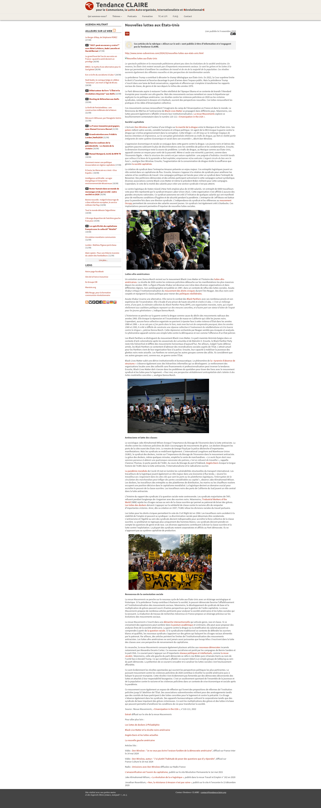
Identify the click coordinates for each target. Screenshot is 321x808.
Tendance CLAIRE (122, 5)
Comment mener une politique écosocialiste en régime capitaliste (100, 163)
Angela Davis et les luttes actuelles (141, 735)
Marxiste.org (90, 287)
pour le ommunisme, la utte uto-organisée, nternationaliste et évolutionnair (150, 9)
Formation (147, 16)
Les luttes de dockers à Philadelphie (142, 724)
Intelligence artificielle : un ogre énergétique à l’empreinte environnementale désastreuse (98, 181)
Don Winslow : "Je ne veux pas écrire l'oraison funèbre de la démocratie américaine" (172, 750)
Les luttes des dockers (135, 505)
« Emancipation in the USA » (191, 116)
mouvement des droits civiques (180, 290)
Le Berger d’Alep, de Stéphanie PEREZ (101, 37)
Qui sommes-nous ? (97, 16)
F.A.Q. (175, 16)
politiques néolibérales (190, 293)
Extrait (128, 714)
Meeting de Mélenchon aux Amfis (104, 99)
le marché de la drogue (187, 127)
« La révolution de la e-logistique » (167, 777)
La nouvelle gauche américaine (140, 740)
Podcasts (132, 16)
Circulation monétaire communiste (100, 237)
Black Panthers (194, 298)
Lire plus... (103, 260)
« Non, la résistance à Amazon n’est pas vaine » (169, 782)
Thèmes (116, 16)
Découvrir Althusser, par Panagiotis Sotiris (103, 118)
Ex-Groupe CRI (91, 282)
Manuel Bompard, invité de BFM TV (105, 153)
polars (128, 130)
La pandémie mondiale (136, 471)
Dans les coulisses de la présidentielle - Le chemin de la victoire (99, 145)
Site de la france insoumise (96, 276)
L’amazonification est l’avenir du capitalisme (146, 772)
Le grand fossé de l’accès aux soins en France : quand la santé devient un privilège (101, 59)
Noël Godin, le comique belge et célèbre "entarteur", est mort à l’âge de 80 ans (102, 81)
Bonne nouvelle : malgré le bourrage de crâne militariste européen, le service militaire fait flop (102, 202)
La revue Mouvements (204, 113)
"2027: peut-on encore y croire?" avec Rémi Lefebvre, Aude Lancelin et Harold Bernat (102, 48)
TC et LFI (162, 16)
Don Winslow (141, 127)
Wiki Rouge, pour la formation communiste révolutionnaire (98, 294)
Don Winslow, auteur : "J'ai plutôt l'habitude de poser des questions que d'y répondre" (173, 758)
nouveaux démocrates (209, 647)
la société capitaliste (142, 164)
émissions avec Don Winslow (146, 766)
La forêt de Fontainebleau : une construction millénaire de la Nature (100, 108)
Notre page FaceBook (94, 271)
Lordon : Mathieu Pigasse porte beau (100, 245)
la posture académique (182, 624)
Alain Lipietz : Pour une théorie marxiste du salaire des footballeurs (102, 254)
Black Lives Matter (173, 110)
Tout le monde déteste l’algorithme (100, 210)
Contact (188, 16)
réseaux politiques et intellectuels (196, 653)
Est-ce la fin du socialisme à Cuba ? (100, 74)
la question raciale (156, 630)
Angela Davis (212, 462)
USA (127, 33)
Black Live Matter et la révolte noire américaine (147, 729)
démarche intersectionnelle (177, 621)
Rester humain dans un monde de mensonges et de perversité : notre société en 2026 (102, 191)
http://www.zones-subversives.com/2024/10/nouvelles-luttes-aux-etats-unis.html (164, 53)
